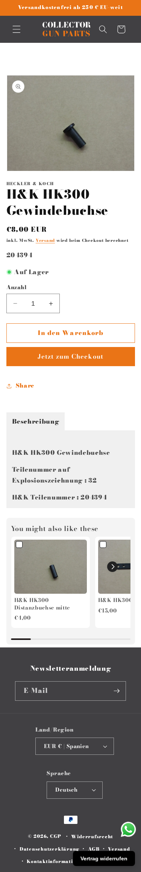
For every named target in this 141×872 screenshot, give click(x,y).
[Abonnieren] (117, 691)
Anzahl (16, 287)
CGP (55, 836)
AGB (94, 848)
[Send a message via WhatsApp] (128, 829)
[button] (17, 29)
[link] (50, 567)
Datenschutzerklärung (49, 848)
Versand (45, 240)
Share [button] (25, 385)
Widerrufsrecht (92, 836)
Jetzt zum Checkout (70, 356)
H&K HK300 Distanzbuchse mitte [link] (42, 604)
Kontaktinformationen (56, 861)
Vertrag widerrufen (103, 858)
